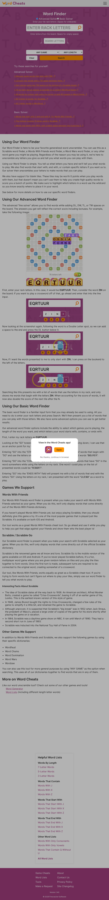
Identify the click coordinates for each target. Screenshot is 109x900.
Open (59, 450)
